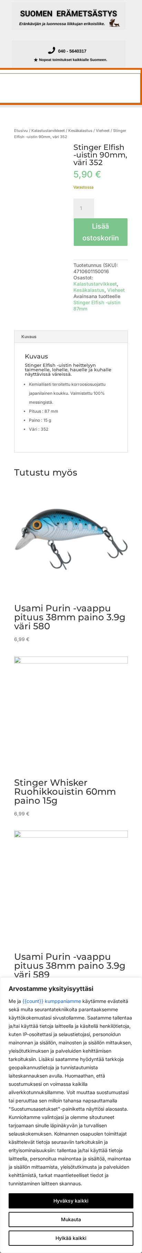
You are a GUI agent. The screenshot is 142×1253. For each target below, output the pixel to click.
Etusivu (21, 130)
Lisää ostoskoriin (100, 232)
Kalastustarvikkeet (48, 130)
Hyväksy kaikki (71, 1201)
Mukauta (71, 1219)
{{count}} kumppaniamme (51, 1001)
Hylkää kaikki (71, 1238)
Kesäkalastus (80, 130)
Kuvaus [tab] (29, 336)
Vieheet (103, 130)
